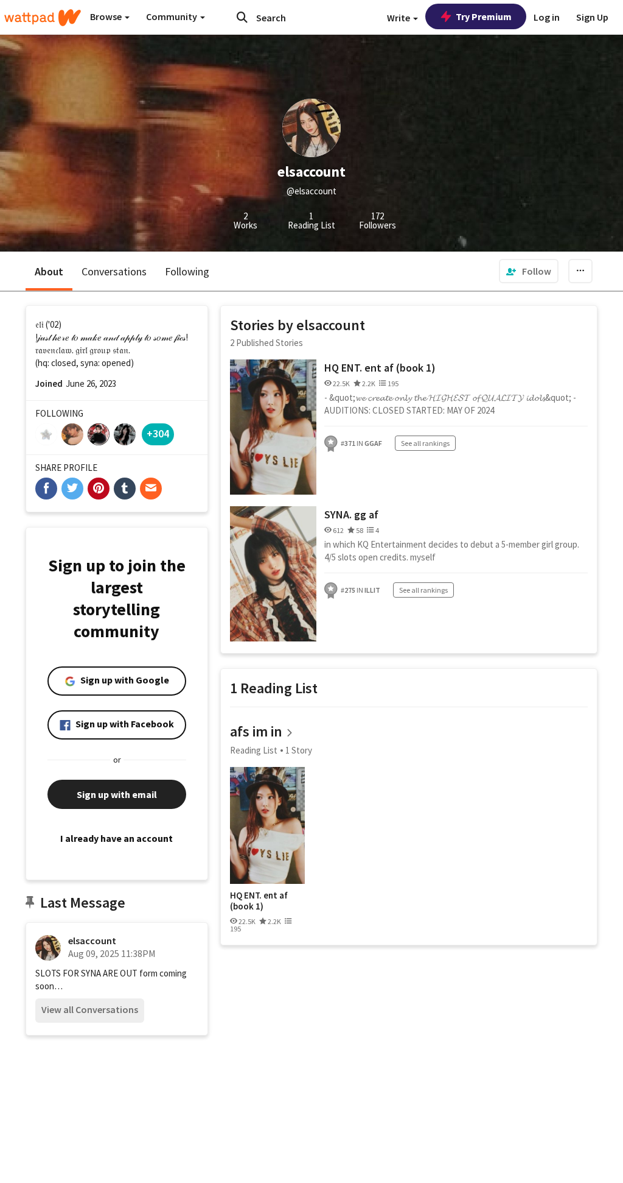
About (49, 271)
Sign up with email (117, 794)
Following (187, 271)
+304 (158, 433)
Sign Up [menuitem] (592, 17)
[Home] (42, 17)
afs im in (256, 731)
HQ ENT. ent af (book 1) (380, 368)
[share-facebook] (46, 489)
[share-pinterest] (99, 489)
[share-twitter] (72, 489)
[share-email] (151, 489)
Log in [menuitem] (547, 17)
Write (399, 18)
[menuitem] (529, 271)
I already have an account (116, 838)
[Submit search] (242, 17)
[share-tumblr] (125, 489)
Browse (107, 16)
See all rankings (425, 443)
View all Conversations (89, 1009)
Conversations (114, 271)
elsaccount (92, 940)
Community (172, 16)
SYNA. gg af (351, 514)
